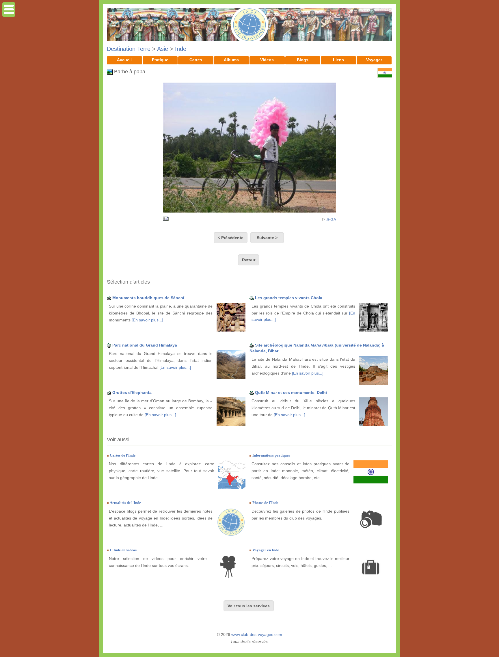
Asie (162, 49)
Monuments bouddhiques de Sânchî (148, 297)
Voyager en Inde (265, 550)
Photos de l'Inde (265, 502)
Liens (338, 59)
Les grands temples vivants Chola (288, 297)
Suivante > (267, 237)
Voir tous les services (249, 606)
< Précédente (230, 237)
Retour (248, 260)
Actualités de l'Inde (125, 502)
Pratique (160, 59)
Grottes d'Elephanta (132, 392)
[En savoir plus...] (147, 320)
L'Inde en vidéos (123, 550)
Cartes (195, 59)
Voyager (374, 59)
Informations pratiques (271, 455)
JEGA (331, 219)
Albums (231, 59)
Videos (267, 59)
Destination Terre (128, 49)
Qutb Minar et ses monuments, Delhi (291, 392)
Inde (180, 49)
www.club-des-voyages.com (256, 634)
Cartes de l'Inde (122, 455)
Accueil (124, 59)
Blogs (302, 59)
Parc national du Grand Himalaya (144, 345)
